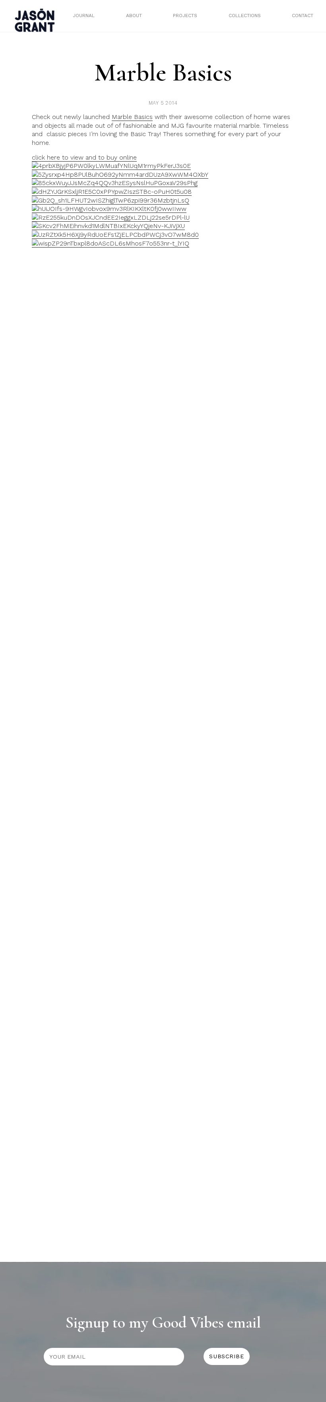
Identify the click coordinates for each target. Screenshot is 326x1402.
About (134, 15)
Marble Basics (132, 117)
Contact (302, 15)
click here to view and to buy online (84, 157)
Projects (185, 15)
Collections (245, 15)
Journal (84, 15)
